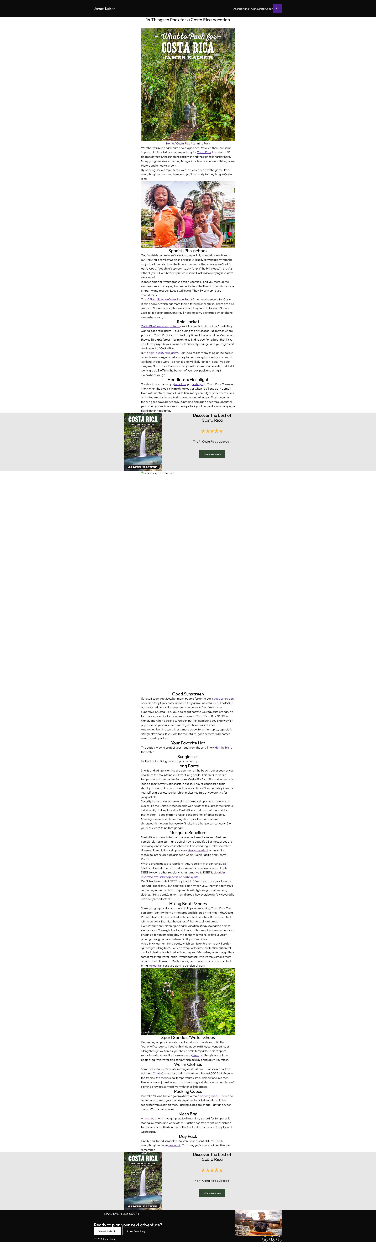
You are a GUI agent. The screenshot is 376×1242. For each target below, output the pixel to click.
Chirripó (158, 1073)
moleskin (154, 965)
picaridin (219, 872)
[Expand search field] (277, 8)
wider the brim (221, 747)
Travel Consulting (136, 1231)
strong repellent (198, 850)
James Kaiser (104, 8)
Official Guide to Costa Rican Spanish (170, 299)
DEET (224, 863)
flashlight (197, 384)
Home (170, 143)
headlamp (181, 384)
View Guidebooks (107, 1231)
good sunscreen (224, 698)
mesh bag (149, 1118)
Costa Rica (183, 143)
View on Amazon (212, 453)
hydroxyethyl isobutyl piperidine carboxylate (170, 877)
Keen (195, 1055)
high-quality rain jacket (163, 353)
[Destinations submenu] (250, 9)
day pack (174, 1145)
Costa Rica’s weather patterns (160, 326)
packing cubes (209, 1096)
